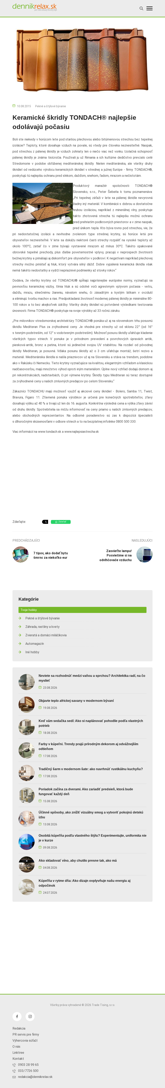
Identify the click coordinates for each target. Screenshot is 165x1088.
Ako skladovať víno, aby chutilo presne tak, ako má (78, 860)
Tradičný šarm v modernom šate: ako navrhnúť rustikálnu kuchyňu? (91, 769)
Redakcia (18, 1028)
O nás (16, 1046)
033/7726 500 (28, 1071)
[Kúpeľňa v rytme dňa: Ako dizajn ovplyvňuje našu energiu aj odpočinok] (27, 887)
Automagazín (34, 644)
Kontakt (18, 1059)
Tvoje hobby (29, 610)
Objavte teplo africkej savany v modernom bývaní (76, 700)
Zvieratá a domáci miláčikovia (46, 635)
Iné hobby (32, 652)
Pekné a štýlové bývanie (50, 106)
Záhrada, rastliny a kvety (42, 627)
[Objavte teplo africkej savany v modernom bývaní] (27, 704)
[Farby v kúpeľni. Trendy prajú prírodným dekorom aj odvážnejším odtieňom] (27, 750)
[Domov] (34, 7)
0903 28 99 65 (28, 1065)
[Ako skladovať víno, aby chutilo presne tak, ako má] (27, 864)
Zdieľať (62, 521)
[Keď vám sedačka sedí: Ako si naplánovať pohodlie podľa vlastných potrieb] (27, 727)
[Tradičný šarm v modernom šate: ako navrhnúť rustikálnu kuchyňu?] (27, 773)
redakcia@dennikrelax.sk (35, 1077)
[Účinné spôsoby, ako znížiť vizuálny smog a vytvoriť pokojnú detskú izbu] (27, 819)
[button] (149, 8)
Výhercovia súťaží (24, 1040)
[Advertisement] (82, 484)
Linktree (18, 1053)
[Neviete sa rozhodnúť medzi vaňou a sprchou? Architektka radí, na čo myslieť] (27, 682)
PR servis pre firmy (25, 1034)
